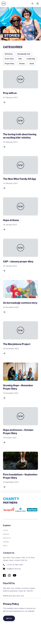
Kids (20, 59)
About (5, 546)
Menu (37, 3)
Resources (7, 538)
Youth (31, 64)
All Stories (9, 54)
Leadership (31, 59)
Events (5, 530)
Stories (22, 64)
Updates (6, 542)
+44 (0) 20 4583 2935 (14, 565)
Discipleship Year (23, 54)
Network (6, 534)
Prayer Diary (9, 64)
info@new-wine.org (13, 568)
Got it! (9, 618)
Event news (9, 59)
